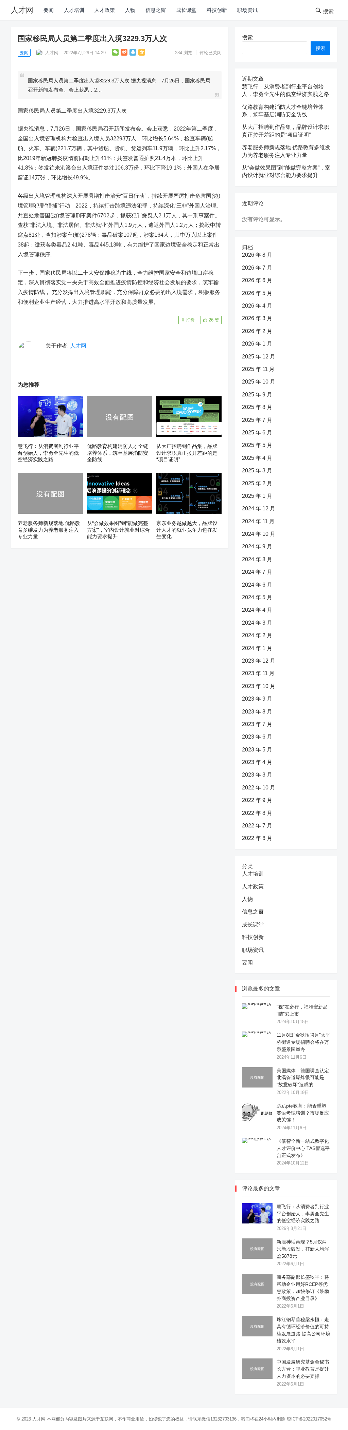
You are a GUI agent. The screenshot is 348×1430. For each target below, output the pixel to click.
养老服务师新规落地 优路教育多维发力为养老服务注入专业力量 (49, 529)
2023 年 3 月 (257, 775)
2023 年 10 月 (258, 686)
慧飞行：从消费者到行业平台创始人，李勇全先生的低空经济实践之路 (48, 452)
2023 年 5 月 (257, 749)
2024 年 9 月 (257, 546)
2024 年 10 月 (258, 534)
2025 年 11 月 (258, 369)
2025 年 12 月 (258, 356)
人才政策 (104, 10)
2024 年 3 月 (257, 623)
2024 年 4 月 (257, 610)
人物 (130, 10)
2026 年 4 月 (257, 306)
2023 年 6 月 (257, 737)
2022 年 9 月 (257, 800)
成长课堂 (186, 10)
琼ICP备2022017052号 (309, 1419)
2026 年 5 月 (257, 293)
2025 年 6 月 (257, 432)
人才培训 (74, 10)
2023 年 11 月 (258, 673)
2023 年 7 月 (257, 724)
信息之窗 (155, 10)
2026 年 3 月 (257, 318)
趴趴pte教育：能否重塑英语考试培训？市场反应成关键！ (303, 1113)
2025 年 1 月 (257, 496)
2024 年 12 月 (258, 508)
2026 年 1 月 (257, 344)
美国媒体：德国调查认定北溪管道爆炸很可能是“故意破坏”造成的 (303, 1078)
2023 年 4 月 (257, 762)
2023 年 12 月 (258, 661)
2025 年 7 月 (257, 420)
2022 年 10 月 (258, 787)
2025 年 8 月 (257, 407)
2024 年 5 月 (257, 597)
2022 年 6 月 (257, 838)
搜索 (247, 37)
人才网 (22, 10)
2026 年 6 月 (257, 280)
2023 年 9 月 (257, 699)
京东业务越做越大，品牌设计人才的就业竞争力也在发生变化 (187, 529)
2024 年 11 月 (258, 521)
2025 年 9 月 (257, 394)
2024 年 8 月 (257, 559)
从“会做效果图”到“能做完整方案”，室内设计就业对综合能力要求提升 (118, 529)
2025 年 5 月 (257, 445)
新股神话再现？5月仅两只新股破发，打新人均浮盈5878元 (303, 1249)
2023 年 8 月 (257, 711)
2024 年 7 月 (257, 572)
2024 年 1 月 (257, 648)
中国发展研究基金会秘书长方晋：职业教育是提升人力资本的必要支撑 (303, 1369)
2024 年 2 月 (257, 635)
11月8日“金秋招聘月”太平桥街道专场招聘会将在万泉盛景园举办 (303, 1042)
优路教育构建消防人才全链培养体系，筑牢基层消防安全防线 (117, 452)
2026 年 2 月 (257, 331)
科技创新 (217, 10)
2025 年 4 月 (257, 458)
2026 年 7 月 (257, 268)
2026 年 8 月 (257, 255)
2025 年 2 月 (257, 483)
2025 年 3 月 (257, 470)
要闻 (49, 10)
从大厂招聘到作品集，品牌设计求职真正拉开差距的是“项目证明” (187, 452)
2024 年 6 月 (257, 585)
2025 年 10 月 (258, 382)
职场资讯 (247, 10)
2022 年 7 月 (257, 825)
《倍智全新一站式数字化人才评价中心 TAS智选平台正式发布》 (303, 1148)
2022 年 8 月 (257, 813)
